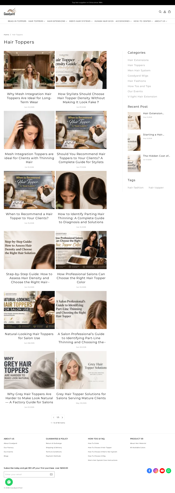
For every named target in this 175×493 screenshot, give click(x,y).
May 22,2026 (147, 138)
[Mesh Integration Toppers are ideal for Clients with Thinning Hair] (29, 130)
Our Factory (8, 447)
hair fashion (136, 187)
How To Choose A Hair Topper (100, 447)
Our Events (8, 452)
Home (6, 35)
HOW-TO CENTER (142, 21)
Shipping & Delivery (54, 447)
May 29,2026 (81, 403)
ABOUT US (160, 21)
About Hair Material (138, 443)
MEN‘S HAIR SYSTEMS (80, 21)
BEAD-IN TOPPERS (17, 21)
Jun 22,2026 (29, 107)
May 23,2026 (147, 117)
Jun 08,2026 (29, 343)
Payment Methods (53, 456)
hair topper (156, 187)
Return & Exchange (54, 443)
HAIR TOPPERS (35, 21)
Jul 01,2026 (29, 167)
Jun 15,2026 (29, 223)
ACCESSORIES (123, 21)
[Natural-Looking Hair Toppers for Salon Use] (29, 310)
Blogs (6, 456)
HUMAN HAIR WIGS (104, 21)
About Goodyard (10, 443)
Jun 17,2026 (81, 167)
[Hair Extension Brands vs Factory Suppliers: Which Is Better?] (134, 121)
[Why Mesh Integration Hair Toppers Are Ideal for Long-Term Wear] (29, 70)
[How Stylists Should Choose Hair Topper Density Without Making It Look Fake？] (81, 70)
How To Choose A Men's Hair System (102, 452)
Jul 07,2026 (81, 107)
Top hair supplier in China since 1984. (87, 2)
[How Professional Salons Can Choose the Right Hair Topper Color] (81, 250)
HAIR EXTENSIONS (56, 21)
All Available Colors (137, 447)
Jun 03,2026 (81, 347)
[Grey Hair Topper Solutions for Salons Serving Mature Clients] (81, 370)
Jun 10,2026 (29, 287)
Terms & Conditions (54, 452)
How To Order (93, 443)
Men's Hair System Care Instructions (102, 460)
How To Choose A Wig (97, 456)
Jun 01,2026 (29, 407)
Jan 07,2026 (147, 160)
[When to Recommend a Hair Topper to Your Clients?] (29, 190)
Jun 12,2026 (81, 227)
